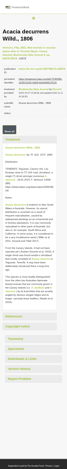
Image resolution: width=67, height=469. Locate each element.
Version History (19, 369)
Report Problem (19, 379)
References (13, 316)
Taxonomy (15, 339)
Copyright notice (17, 326)
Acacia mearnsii (41, 258)
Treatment (12, 139)
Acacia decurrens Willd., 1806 (22, 147)
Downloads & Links (22, 359)
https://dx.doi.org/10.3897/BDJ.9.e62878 (42, 68)
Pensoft (57, 89)
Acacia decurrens (15, 154)
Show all (9, 131)
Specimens (16, 349)
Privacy (48, 466)
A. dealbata (37, 287)
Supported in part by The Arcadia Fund (26, 466)
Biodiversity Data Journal (33, 89)
